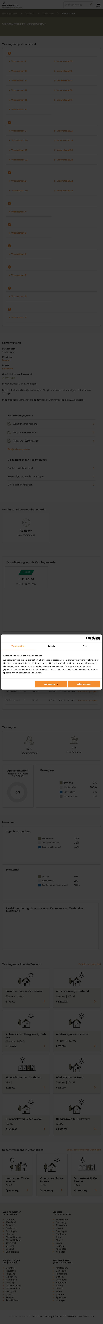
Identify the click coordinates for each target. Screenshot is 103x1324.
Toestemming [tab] (18, 646)
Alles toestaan (84, 684)
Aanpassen (49, 684)
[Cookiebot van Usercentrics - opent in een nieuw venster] (88, 638)
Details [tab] (51, 646)
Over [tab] (85, 646)
